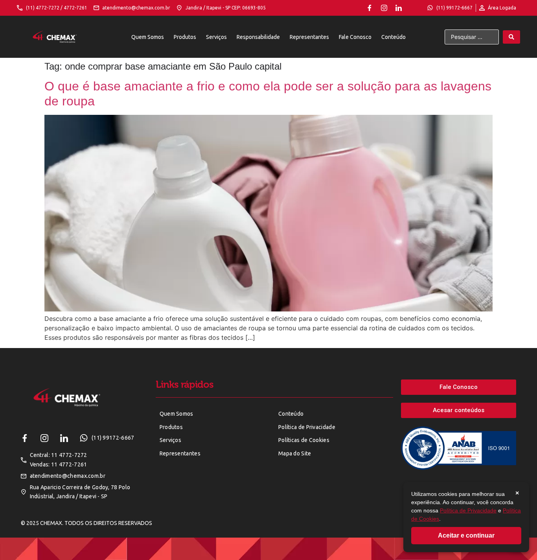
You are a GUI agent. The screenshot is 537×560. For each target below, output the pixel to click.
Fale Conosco (355, 37)
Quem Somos (147, 37)
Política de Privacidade (468, 510)
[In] (398, 8)
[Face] (369, 8)
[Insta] (384, 8)
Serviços (216, 37)
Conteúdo (393, 37)
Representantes (309, 37)
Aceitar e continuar (466, 535)
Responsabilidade (258, 37)
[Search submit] (511, 37)
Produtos (185, 37)
